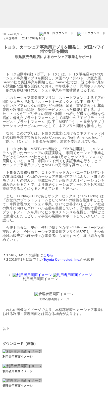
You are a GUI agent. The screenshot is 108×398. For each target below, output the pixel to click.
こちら (48, 255)
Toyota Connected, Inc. (61, 259)
